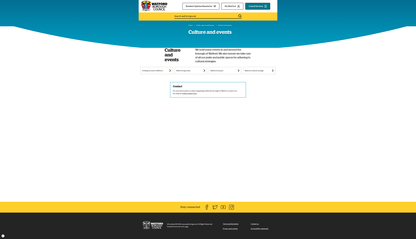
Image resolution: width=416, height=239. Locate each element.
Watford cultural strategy (254, 70)
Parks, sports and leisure (205, 25)
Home (190, 25)
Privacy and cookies (230, 229)
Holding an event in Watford (152, 70)
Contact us (255, 224)
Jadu (186, 226)
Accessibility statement (259, 229)
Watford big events (183, 70)
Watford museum (216, 70)
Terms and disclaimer (231, 224)
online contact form (189, 93)
